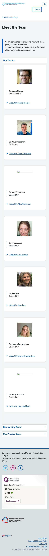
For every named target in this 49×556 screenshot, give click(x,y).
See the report (11, 501)
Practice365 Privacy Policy (37, 541)
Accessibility (42, 538)
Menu (37, 9)
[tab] (24, 60)
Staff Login (43, 544)
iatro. (45, 546)
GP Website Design (33, 546)
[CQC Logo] (11, 481)
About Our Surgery (11, 17)
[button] (18, 102)
